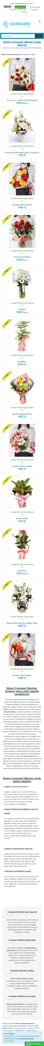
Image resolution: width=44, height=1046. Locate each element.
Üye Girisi (24, 9)
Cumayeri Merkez (9, 1030)
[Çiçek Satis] (17, 24)
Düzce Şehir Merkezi (20, 1028)
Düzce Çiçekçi (15, 48)
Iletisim (25, 12)
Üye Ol (13, 9)
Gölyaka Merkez (31, 1030)
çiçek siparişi (22, 3)
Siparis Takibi (36, 7)
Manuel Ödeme (20, 7)
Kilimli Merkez (21, 1030)
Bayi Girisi (35, 9)
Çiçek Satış (6, 48)
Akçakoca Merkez (34, 1028)
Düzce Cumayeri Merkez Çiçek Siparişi (22, 43)
